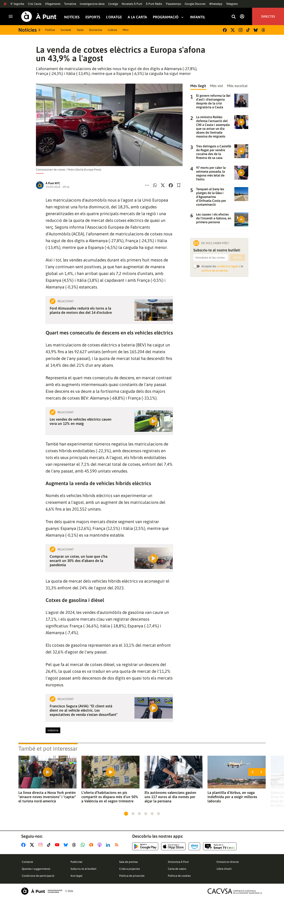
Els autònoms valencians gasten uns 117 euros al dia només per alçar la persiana (170, 796)
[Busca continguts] (233, 17)
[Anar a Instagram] (41, 845)
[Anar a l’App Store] (173, 846)
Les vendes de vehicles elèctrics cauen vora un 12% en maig (80, 421)
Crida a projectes (129, 868)
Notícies (72, 17)
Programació (166, 17)
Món (125, 29)
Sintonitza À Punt (178, 861)
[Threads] (264, 30)
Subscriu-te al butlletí (83, 868)
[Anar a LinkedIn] (108, 845)
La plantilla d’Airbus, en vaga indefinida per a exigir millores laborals (232, 796)
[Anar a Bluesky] (66, 845)
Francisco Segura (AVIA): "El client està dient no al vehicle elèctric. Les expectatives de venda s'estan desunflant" (83, 710)
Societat (66, 29)
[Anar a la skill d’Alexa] (194, 846)
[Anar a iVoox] (92, 845)
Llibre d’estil (224, 868)
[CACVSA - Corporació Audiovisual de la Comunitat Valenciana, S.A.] (235, 891)
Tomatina (70, 3)
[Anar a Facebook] (24, 845)
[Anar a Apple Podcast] (100, 845)
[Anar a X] (33, 845)
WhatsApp (215, 3)
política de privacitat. (215, 270)
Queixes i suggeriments (36, 868)
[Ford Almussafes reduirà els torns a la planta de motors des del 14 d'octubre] (153, 310)
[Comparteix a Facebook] (171, 185)
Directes (268, 16)
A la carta (137, 17)
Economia (95, 29)
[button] (126, 814)
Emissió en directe (228, 861)
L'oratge (113, 3)
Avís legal (76, 875)
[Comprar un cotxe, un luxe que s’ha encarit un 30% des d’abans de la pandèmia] (153, 558)
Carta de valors (177, 868)
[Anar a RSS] (117, 845)
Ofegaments (52, 3)
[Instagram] (240, 30)
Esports (92, 17)
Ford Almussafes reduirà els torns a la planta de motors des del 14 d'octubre (81, 310)
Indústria (53, 730)
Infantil (197, 17)
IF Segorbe (17, 3)
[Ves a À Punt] (38, 16)
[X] (233, 30)
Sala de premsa (128, 861)
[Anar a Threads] (75, 845)
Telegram (232, 3)
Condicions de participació (38, 875)
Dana (80, 29)
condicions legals (227, 266)
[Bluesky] (256, 30)
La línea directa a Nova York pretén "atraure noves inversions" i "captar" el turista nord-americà (47, 796)
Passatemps (173, 3)
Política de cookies (179, 875)
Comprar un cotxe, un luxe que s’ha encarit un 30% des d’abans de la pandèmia (78, 560)
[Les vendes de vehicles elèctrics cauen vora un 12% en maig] (153, 421)
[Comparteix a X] (163, 185)
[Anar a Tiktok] (49, 845)
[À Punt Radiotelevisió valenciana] (41, 891)
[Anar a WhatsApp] (83, 845)
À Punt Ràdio (154, 3)
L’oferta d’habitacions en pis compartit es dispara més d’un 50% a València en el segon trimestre (109, 796)
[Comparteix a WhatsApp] (155, 185)
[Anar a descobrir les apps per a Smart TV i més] (220, 846)
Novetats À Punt (132, 3)
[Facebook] (225, 30)
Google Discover (195, 3)
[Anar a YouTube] (58, 845)
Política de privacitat (132, 875)
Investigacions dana (92, 3)
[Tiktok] (248, 30)
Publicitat (76, 861)
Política (50, 29)
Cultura (112, 29)
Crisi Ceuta (34, 3)
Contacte (27, 861)
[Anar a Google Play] (145, 846)
